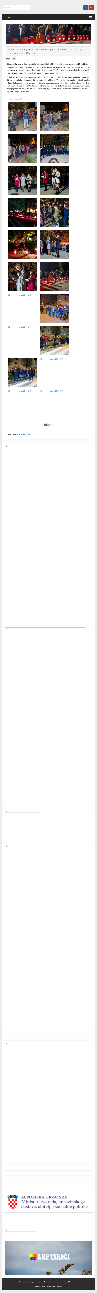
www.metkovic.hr (23, 434)
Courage (59, 1287)
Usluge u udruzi (34, 1282)
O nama (22, 1282)
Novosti (47, 1282)
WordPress (48, 1287)
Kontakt (67, 1282)
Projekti (57, 1282)
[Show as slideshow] (14, 99)
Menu (7, 17)
